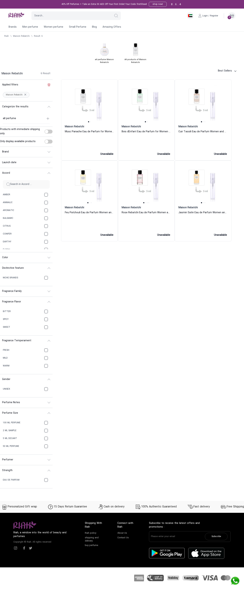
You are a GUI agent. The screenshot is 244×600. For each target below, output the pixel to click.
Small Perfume (77, 27)
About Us (122, 533)
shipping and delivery (92, 539)
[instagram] (15, 548)
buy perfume (91, 545)
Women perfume (53, 27)
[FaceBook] (24, 548)
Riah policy (90, 533)
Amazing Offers (112, 27)
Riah (6, 36)
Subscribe (216, 536)
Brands (13, 27)
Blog (94, 27)
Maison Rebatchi (21, 36)
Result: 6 (38, 36)
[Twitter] (30, 548)
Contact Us (123, 537)
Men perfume (30, 27)
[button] (116, 15)
